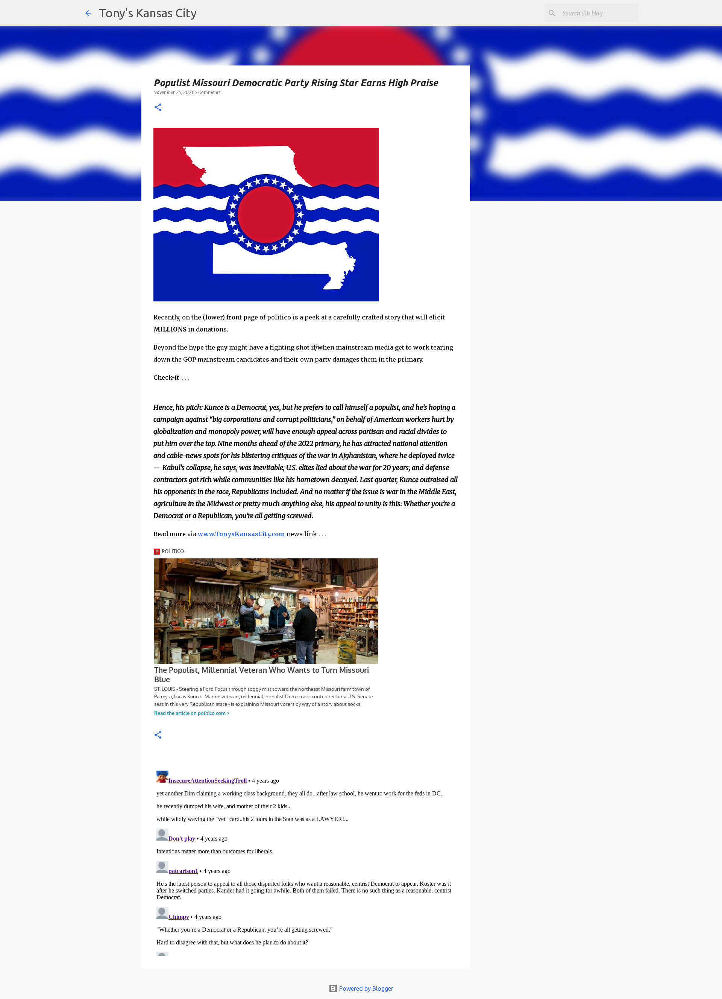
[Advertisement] (531, 337)
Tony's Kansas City (148, 13)
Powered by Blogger (365, 988)
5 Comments (207, 92)
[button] (157, 108)
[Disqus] (305, 862)
